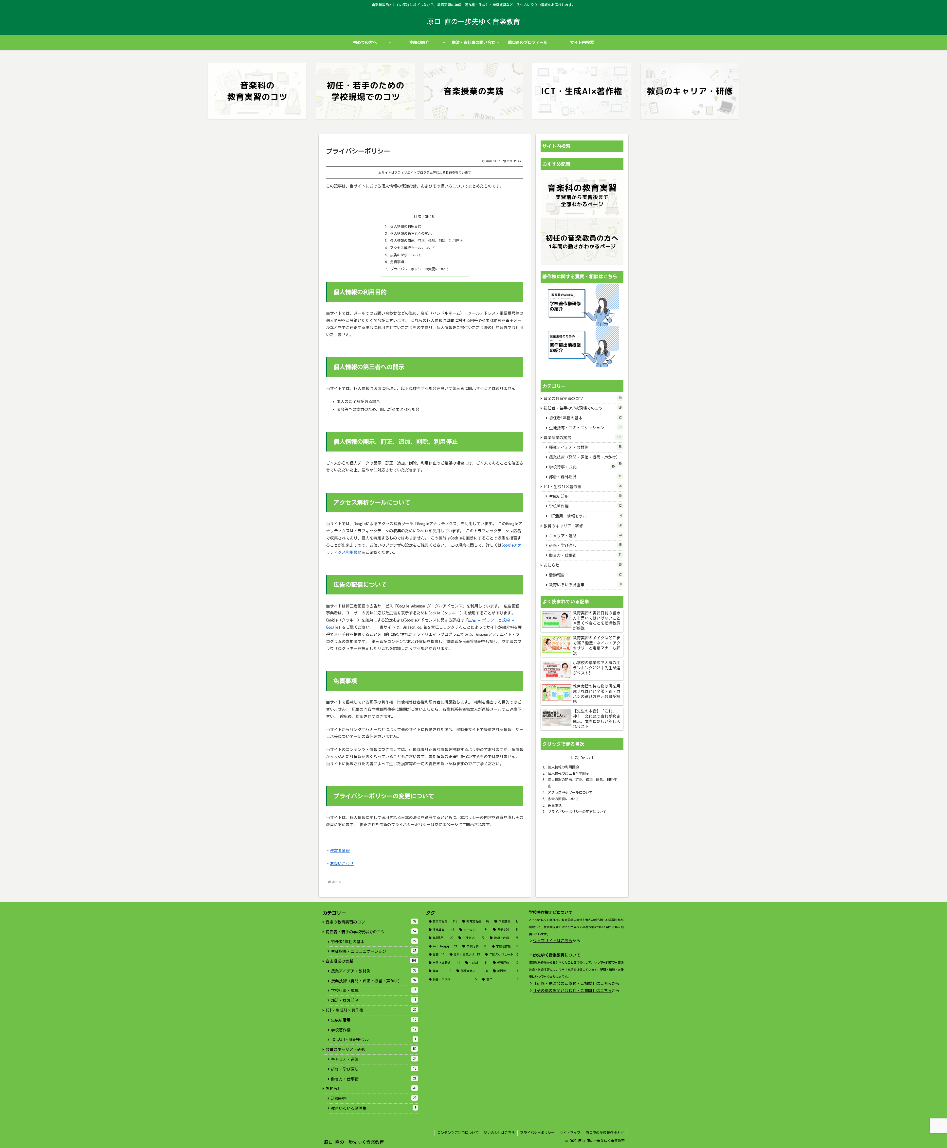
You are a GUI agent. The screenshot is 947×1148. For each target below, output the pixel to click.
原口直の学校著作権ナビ (605, 1132)
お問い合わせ (342, 864)
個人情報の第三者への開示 (411, 233)
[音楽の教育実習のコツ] (257, 91)
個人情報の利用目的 (405, 226)
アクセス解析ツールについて (412, 248)
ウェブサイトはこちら (552, 941)
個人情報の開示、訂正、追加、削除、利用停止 (426, 241)
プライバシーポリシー (537, 1132)
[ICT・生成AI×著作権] (581, 91)
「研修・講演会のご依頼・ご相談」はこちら (572, 983)
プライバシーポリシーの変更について (419, 269)
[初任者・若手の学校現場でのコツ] (365, 91)
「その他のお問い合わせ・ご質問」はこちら (572, 990)
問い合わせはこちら (499, 1132)
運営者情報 (340, 850)
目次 (417, 216)
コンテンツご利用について (458, 1132)
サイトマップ (570, 1132)
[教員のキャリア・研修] (689, 91)
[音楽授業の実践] (473, 91)
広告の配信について (405, 255)
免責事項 (397, 262)
